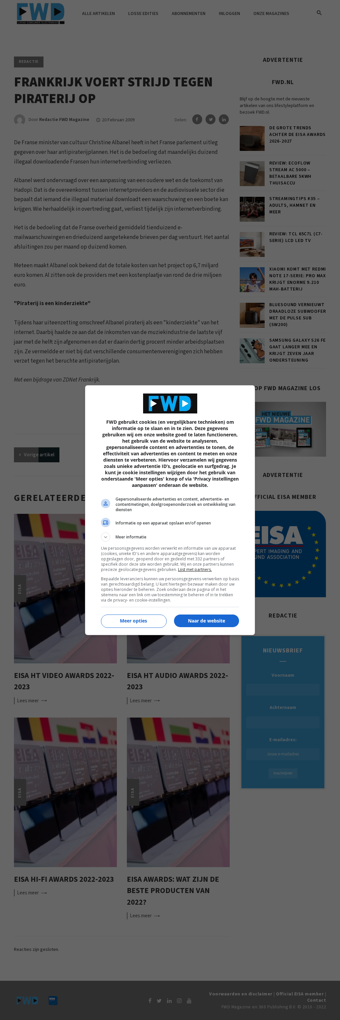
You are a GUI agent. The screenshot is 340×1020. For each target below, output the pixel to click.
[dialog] (170, 510)
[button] (170, 537)
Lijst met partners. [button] (195, 569)
